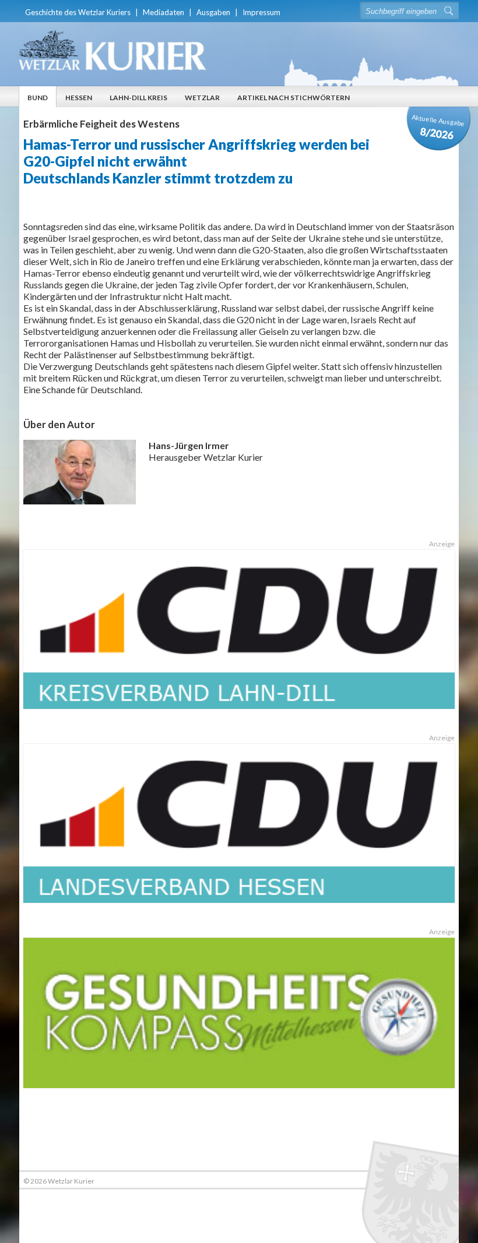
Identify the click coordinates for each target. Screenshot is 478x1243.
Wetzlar (202, 97)
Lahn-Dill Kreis (138, 97)
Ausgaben (213, 12)
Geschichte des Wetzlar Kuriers (78, 12)
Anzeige (441, 543)
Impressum (261, 12)
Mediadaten (163, 12)
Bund (37, 97)
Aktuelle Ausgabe (438, 127)
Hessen (78, 97)
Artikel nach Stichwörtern (293, 97)
